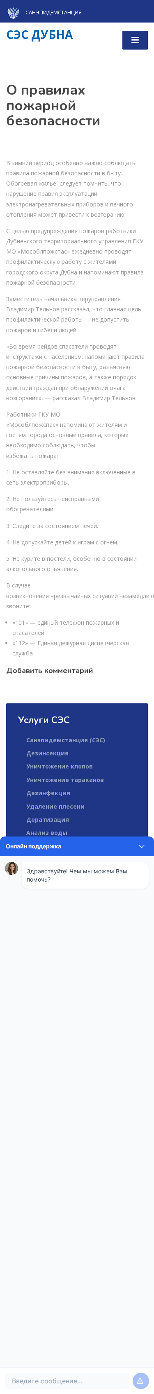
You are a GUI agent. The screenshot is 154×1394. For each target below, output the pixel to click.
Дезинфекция (48, 793)
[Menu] (135, 40)
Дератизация (47, 819)
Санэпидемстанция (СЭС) (65, 740)
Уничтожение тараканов (65, 780)
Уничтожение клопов (59, 766)
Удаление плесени (55, 806)
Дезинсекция (47, 753)
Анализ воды (46, 832)
